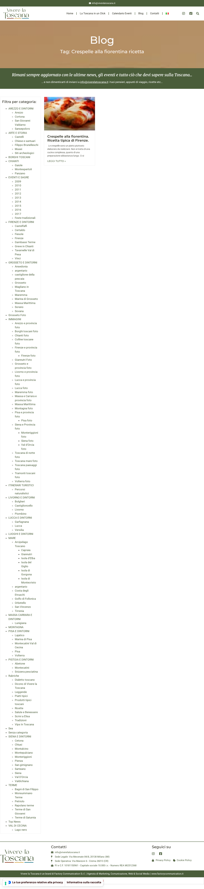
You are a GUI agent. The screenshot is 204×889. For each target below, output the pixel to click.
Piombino (20, 513)
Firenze (19, 238)
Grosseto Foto (17, 315)
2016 (18, 209)
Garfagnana (22, 521)
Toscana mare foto (26, 461)
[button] (197, 13)
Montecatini (22, 667)
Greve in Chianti (24, 246)
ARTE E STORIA (17, 132)
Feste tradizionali (25, 217)
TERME (12, 785)
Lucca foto (21, 388)
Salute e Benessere (26, 712)
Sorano (19, 307)
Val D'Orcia (21, 777)
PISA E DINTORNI (18, 631)
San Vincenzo (23, 606)
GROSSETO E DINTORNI (22, 262)
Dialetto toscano (25, 679)
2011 (18, 189)
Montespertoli (23, 169)
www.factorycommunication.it (167, 873)
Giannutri (26, 554)
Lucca (18, 525)
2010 (18, 185)
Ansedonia (21, 266)
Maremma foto (24, 392)
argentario (21, 270)
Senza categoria (18, 732)
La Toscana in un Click (92, 13)
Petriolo (19, 801)
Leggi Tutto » (56, 161)
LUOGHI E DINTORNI (20, 533)
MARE (12, 538)
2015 (18, 205)
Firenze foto (28, 355)
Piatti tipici (21, 696)
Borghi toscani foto (26, 331)
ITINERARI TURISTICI (21, 485)
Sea (10, 728)
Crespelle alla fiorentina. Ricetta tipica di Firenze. (68, 138)
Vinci (18, 258)
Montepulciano (24, 752)
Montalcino (21, 748)
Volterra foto (22, 481)
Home (69, 13)
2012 (18, 193)
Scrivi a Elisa (22, 716)
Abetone (20, 663)
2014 (18, 201)
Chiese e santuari (25, 141)
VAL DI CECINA (17, 825)
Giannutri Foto (23, 359)
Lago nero (21, 829)
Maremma (21, 294)
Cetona (19, 740)
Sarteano (20, 768)
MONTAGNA (15, 627)
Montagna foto (24, 408)
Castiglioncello (24, 505)
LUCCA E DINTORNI (20, 517)
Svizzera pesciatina (26, 671)
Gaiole (18, 165)
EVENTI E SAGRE (18, 177)
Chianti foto (22, 335)
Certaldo (20, 230)
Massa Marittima (25, 303)
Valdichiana (22, 781)
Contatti (154, 13)
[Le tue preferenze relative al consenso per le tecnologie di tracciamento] (6, 883)
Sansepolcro (22, 128)
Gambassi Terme (25, 242)
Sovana (19, 311)
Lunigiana (20, 623)
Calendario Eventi (122, 13)
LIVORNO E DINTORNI (21, 497)
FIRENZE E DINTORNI (21, 222)
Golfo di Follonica (25, 598)
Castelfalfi (21, 226)
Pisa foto (26, 420)
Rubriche (13, 675)
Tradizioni (20, 720)
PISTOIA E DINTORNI (21, 659)
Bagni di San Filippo (26, 789)
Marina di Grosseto (26, 298)
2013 (18, 197)
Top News (14, 821)
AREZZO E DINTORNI (21, 108)
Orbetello (20, 602)
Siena (18, 773)
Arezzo (19, 112)
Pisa (17, 651)
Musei (18, 149)
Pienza (19, 760)
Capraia (25, 550)
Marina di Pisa (23, 639)
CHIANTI (13, 161)
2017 (18, 213)
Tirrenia (19, 611)
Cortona (20, 116)
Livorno (19, 509)
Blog (140, 13)
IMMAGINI (14, 319)
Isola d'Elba (28, 558)
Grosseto (20, 282)
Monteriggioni (23, 756)
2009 (18, 181)
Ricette (19, 708)
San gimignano (24, 764)
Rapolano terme (24, 805)
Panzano (20, 173)
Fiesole (19, 234)
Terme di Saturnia (25, 817)
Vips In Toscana (24, 724)
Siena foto (27, 440)
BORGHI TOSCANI (19, 157)
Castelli (19, 136)
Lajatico (19, 635)
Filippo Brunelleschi (26, 144)
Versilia (19, 529)
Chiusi (18, 744)
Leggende (21, 692)
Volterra (20, 655)
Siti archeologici (24, 153)
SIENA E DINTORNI (19, 736)
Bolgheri (20, 501)
